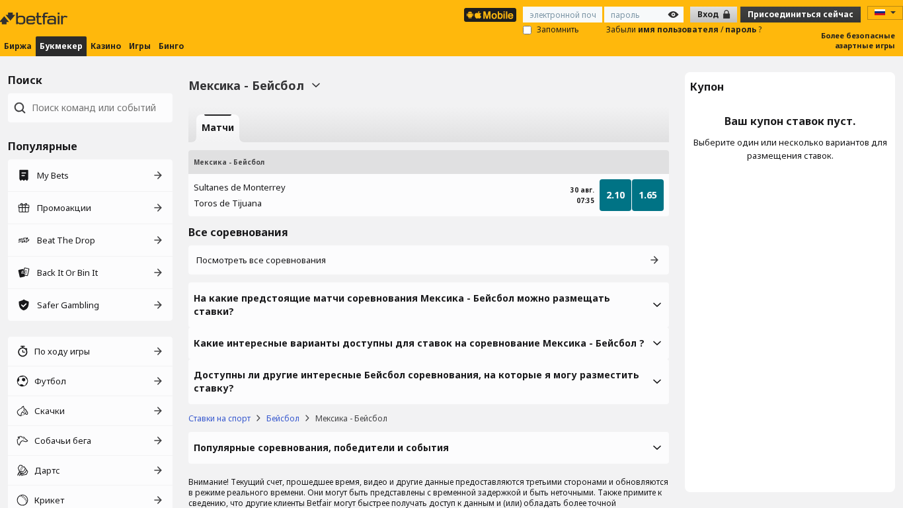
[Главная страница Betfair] (35, 18)
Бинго (171, 46)
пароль (741, 29)
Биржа (18, 46)
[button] (428, 304)
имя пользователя (679, 29)
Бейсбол (282, 418)
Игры (140, 46)
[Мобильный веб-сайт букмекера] (490, 15)
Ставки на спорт (219, 418)
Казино (106, 46)
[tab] (217, 128)
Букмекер (61, 46)
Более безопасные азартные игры (858, 40)
